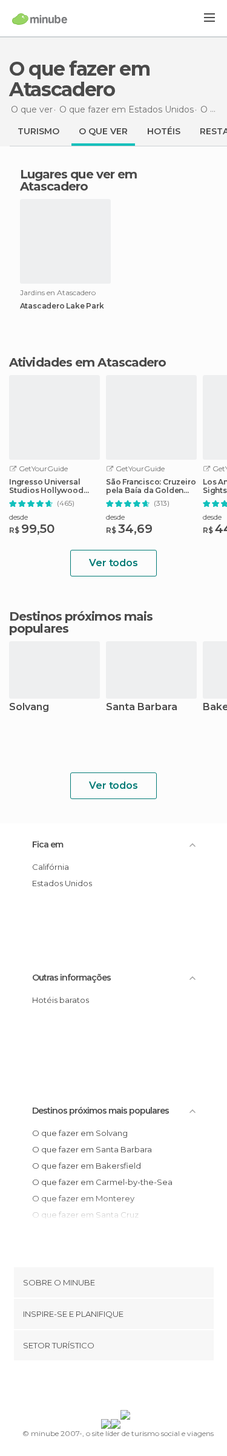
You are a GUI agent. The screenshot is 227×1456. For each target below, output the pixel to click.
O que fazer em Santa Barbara (92, 1149)
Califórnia (50, 867)
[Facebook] (94, 1388)
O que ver (103, 131)
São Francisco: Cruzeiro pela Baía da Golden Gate (151, 486)
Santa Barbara (141, 707)
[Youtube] (142, 1388)
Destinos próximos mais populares (81, 622)
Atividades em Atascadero (87, 362)
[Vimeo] (126, 1388)
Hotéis (163, 131)
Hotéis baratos (60, 1000)
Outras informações (71, 977)
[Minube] (39, 18)
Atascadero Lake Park (62, 306)
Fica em (47, 844)
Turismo (38, 131)
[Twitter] (110, 1388)
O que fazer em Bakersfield (86, 1165)
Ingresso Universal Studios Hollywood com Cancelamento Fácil (46, 486)
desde (18, 516)
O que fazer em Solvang (80, 1133)
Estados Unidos (62, 883)
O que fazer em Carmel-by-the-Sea (102, 1182)
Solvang (29, 707)
